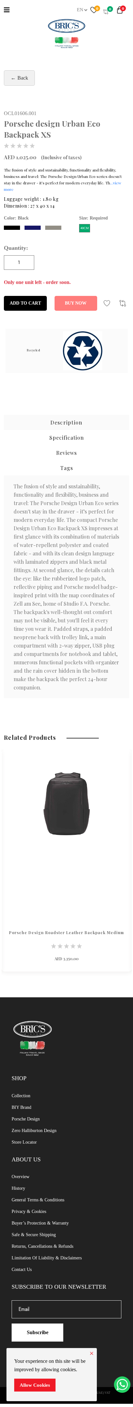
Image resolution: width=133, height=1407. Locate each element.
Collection (21, 1095)
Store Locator (24, 1142)
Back (22, 78)
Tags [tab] (66, 467)
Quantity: (16, 248)
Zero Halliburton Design (34, 1130)
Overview (20, 1176)
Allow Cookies (35, 1385)
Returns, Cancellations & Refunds (42, 1246)
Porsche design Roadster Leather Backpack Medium (66, 932)
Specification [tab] (66, 437)
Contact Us (22, 1269)
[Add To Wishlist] (106, 303)
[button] (121, 11)
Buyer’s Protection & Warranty (40, 1223)
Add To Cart (25, 303)
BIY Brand (21, 1107)
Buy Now (76, 303)
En (80, 9)
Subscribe (37, 1332)
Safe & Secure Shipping (34, 1234)
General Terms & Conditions (38, 1199)
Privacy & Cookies (29, 1211)
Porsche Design (26, 1119)
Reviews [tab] (66, 452)
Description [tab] (66, 422)
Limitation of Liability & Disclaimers (47, 1258)
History (18, 1188)
